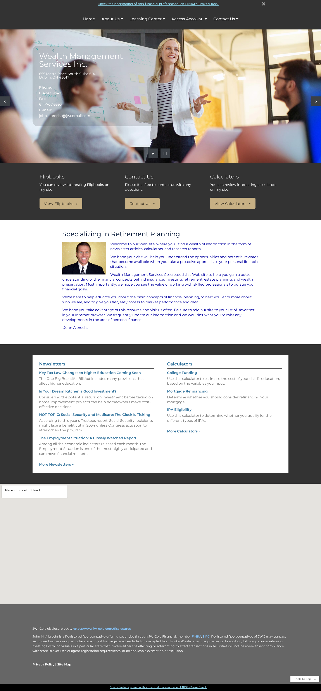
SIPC (206, 636)
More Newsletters (56, 464)
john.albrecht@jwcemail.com (64, 116)
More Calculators (183, 431)
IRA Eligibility (179, 410)
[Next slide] (316, 101)
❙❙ (165, 153)
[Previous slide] (5, 101)
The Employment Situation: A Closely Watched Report (87, 438)
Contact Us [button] (140, 204)
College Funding (182, 373)
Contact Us (224, 19)
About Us (111, 19)
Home (89, 19)
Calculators (179, 364)
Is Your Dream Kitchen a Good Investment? (77, 391)
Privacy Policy (43, 664)
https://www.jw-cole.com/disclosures (102, 629)
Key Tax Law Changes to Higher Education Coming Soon (90, 373)
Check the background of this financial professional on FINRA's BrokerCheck (158, 4)
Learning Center (145, 19)
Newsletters (52, 364)
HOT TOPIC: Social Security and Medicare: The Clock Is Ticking (94, 415)
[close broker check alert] (263, 4)
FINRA (196, 636)
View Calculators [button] (231, 204)
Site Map (64, 664)
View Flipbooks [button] (58, 204)
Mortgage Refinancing (187, 391)
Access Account (187, 19)
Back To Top (302, 679)
